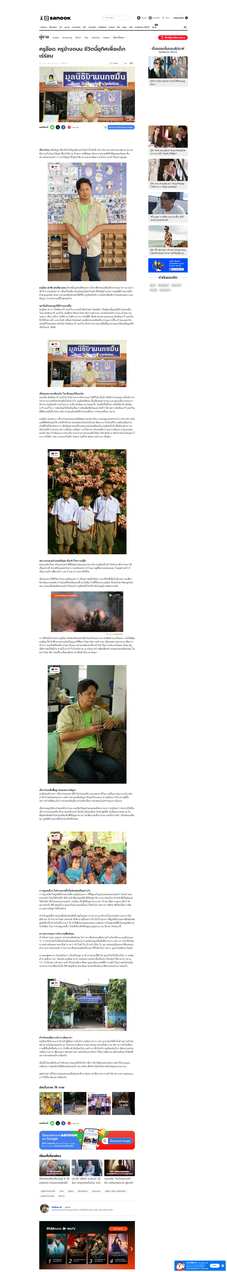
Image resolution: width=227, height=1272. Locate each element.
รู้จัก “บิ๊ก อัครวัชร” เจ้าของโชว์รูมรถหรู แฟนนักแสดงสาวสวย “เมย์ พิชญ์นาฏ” (168, 251)
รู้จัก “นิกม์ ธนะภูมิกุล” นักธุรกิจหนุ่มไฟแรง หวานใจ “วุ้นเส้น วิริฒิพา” (167, 152)
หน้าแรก (43, 27)
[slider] (76, 628)
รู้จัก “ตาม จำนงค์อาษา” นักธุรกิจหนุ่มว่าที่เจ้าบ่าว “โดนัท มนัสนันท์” (167, 185)
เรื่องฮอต (53, 27)
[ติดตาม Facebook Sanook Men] (168, 265)
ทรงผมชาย (176, 285)
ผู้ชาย (153, 285)
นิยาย (154, 27)
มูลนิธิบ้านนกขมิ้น (47, 1196)
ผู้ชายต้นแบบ (83, 1191)
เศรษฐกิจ (92, 27)
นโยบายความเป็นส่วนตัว (192, 1268)
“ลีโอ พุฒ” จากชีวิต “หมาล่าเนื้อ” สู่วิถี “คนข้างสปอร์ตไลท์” (167, 218)
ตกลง (214, 1265)
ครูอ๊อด (71, 1191)
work (62, 1191)
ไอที (118, 27)
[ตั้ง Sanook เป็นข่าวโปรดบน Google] (87, 1139)
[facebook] (63, 127)
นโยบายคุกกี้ (204, 1268)
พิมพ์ (65, 63)
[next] (131, 1248)
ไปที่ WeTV (118, 1228)
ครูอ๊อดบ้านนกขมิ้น (48, 1191)
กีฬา (84, 27)
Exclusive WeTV (142, 27)
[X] (58, 127)
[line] (52, 127)
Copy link (75, 127)
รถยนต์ (112, 27)
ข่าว (60, 27)
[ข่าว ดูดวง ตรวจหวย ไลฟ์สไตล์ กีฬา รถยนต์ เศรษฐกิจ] (55, 18)
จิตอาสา (61, 1196)
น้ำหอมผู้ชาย (163, 285)
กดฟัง (115, 63)
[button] (103, 17)
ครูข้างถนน (96, 1191)
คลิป (131, 27)
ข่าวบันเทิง (76, 27)
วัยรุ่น (124, 27)
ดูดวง (67, 27)
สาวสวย (153, 290)
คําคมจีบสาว (165, 290)
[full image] (50, 1103)
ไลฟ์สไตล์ (102, 27)
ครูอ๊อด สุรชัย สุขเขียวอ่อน (115, 1191)
